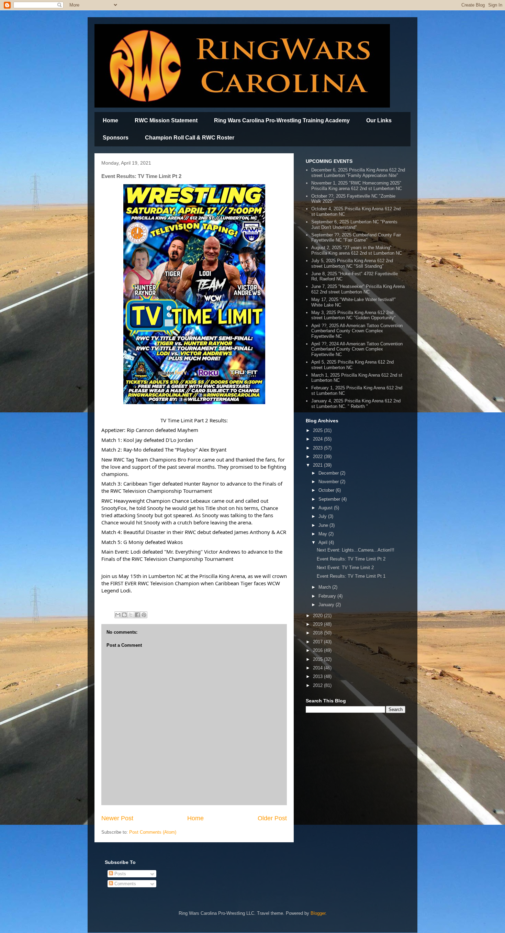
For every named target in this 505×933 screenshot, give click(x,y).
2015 (318, 659)
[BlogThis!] (124, 614)
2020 (318, 615)
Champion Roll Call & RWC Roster (189, 138)
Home (110, 120)
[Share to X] (130, 614)
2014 (318, 667)
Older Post (272, 818)
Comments (124, 883)
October (327, 490)
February (327, 596)
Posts (119, 873)
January (327, 604)
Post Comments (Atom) (152, 832)
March (325, 587)
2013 (318, 676)
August (326, 507)
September (329, 499)
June (323, 525)
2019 (318, 624)
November (329, 481)
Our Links (379, 120)
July (323, 516)
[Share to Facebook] (137, 614)
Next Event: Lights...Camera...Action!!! (355, 550)
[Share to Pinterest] (144, 614)
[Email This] (117, 614)
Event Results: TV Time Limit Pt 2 (351, 559)
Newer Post (117, 818)
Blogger (318, 913)
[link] (140, 429)
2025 (318, 430)
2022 (318, 456)
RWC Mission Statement (166, 120)
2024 (318, 439)
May (323, 533)
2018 (318, 632)
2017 (318, 641)
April (323, 542)
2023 (318, 448)
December (329, 473)
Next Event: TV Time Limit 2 (345, 567)
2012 (318, 685)
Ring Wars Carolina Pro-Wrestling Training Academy (282, 120)
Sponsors (115, 138)
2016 (318, 650)
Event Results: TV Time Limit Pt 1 (351, 576)
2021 (318, 465)
